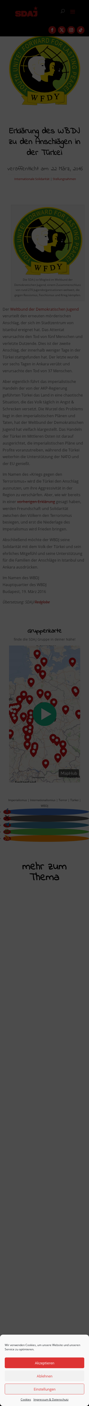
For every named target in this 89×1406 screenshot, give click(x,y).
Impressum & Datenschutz (51, 1399)
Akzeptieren (44, 1363)
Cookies (26, 1399)
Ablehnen (44, 1376)
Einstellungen (45, 1389)
